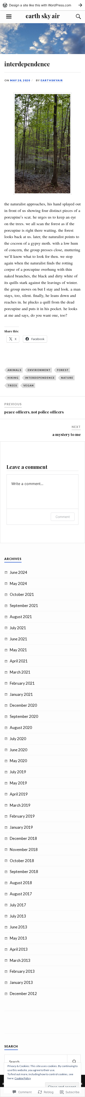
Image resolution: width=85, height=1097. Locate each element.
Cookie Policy (23, 1078)
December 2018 (23, 838)
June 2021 (18, 639)
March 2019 (20, 805)
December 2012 (23, 993)
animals (14, 369)
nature (67, 377)
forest (63, 369)
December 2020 (23, 705)
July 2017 (18, 905)
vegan (28, 385)
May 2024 (18, 583)
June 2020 (18, 749)
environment (39, 369)
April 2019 (19, 794)
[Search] (73, 16)
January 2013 (21, 982)
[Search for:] (42, 1062)
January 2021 (21, 694)
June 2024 (18, 572)
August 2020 (21, 727)
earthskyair (52, 80)
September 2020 (24, 716)
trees (12, 385)
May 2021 (18, 649)
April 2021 (19, 661)
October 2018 (22, 860)
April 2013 (19, 949)
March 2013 (20, 960)
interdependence (40, 377)
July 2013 (18, 916)
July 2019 (18, 771)
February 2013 (22, 971)
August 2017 (21, 893)
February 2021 (22, 683)
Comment (63, 517)
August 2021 (21, 616)
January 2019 (21, 827)
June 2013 (18, 927)
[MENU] (8, 16)
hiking (13, 377)
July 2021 (18, 627)
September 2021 (24, 605)
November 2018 (24, 849)
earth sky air (43, 16)
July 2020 (18, 738)
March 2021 (20, 672)
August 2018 (21, 882)
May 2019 (18, 783)
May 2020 (18, 760)
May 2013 (18, 938)
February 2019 (22, 816)
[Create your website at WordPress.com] (42, 5)
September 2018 (24, 871)
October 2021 (22, 594)
